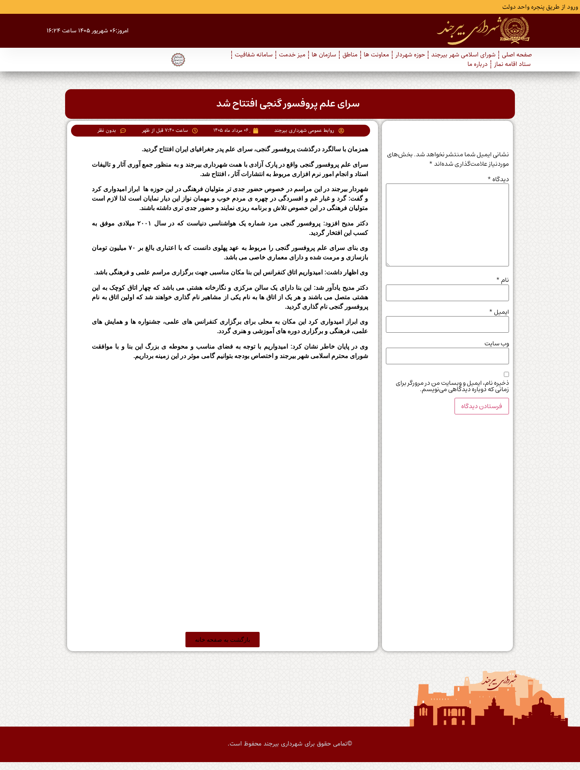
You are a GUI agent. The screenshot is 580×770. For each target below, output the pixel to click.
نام (502, 280)
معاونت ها (376, 55)
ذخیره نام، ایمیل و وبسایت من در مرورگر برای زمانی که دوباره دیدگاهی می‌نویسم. (452, 386)
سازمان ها (324, 55)
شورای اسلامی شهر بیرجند (463, 55)
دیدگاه (498, 179)
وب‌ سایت (497, 343)
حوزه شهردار (410, 55)
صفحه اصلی (517, 55)
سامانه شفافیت (254, 55)
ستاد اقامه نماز (512, 64)
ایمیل (499, 312)
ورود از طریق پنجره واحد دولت (540, 7)
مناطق (349, 55)
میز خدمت (292, 55)
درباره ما (478, 64)
